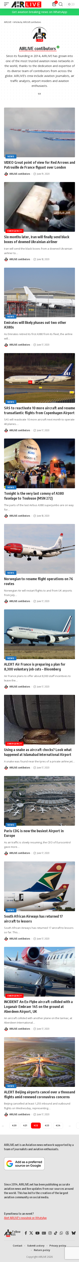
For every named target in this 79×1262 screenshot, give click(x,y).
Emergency (14, 231)
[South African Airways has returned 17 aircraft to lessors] (39, 886)
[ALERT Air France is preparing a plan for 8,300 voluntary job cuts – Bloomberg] (39, 634)
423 (47, 1125)
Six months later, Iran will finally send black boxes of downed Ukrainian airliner (36, 239)
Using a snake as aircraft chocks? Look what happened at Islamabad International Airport (38, 752)
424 (58, 1125)
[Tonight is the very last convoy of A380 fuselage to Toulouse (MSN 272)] (39, 463)
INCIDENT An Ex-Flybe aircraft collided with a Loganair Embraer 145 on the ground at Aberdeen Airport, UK (38, 1006)
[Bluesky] (73, 1233)
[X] (31, 1233)
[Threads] (67, 1233)
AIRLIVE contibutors (19, 173)
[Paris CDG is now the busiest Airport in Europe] (39, 801)
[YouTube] (37, 1233)
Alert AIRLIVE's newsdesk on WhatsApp (25, 1218)
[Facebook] (26, 1233)
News (10, 156)
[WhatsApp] (61, 1233)
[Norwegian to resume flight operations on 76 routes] (39, 549)
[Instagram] (50, 1233)
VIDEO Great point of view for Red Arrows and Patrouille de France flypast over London (39, 164)
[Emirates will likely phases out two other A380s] (39, 292)
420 (14, 1125)
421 (25, 1125)
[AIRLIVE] (26, 4)
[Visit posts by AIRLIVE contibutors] (6, 174)
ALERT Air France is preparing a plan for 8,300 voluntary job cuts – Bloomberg (34, 666)
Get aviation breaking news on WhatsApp (39, 12)
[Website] (39, 94)
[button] (7, 4)
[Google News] (44, 1233)
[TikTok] (55, 1233)
